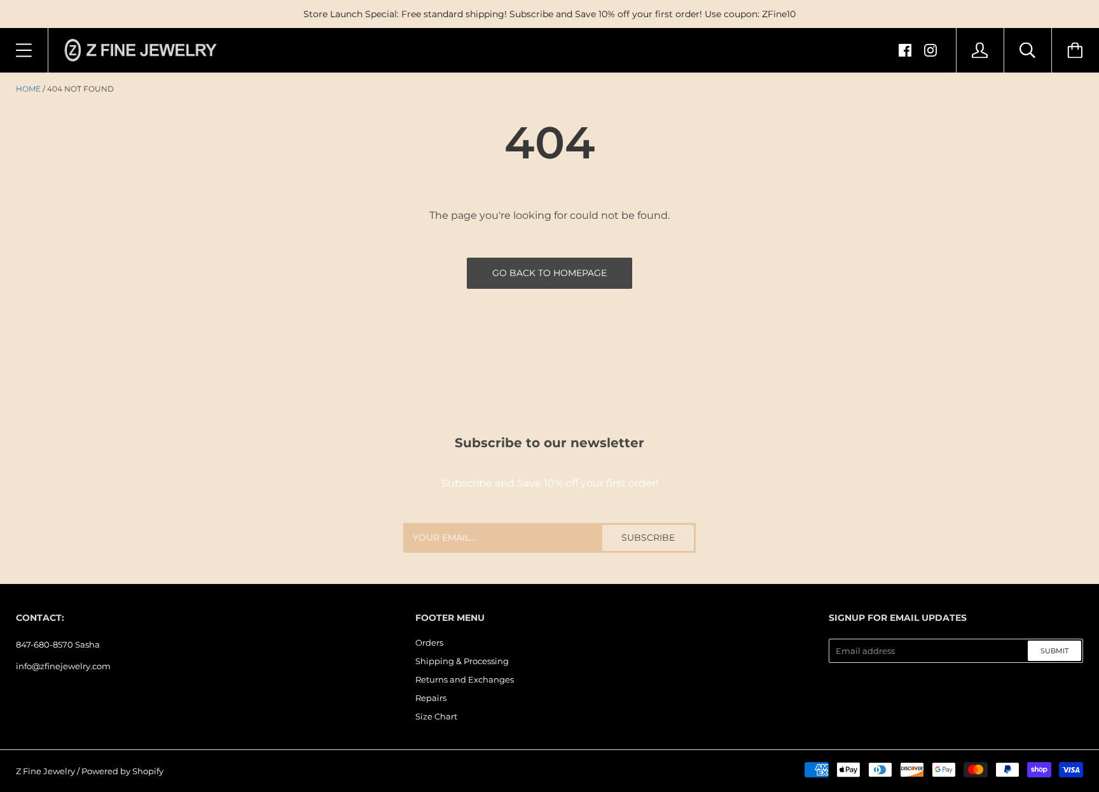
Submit (1054, 650)
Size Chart (436, 716)
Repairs (430, 698)
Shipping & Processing (462, 661)
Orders (429, 642)
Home (28, 89)
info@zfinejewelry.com (63, 666)
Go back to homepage (549, 273)
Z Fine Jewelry (45, 771)
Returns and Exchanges (464, 679)
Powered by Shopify (122, 771)
